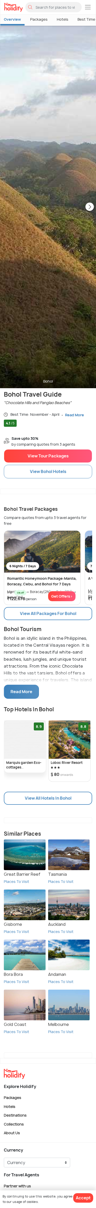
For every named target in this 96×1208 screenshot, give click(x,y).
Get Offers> (61, 596)
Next (89, 207)
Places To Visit (16, 881)
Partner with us (17, 1185)
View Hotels (48, 471)
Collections (14, 1123)
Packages (39, 19)
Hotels (62, 19)
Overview (12, 19)
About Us (12, 1132)
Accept (83, 1198)
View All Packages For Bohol (48, 613)
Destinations (15, 1115)
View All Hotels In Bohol (48, 798)
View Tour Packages (48, 456)
